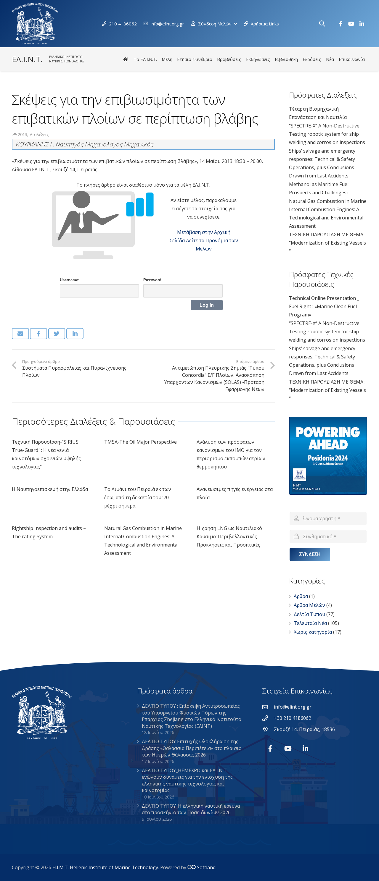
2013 (22, 134)
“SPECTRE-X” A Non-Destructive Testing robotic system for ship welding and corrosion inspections (327, 134)
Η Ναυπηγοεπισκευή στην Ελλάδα (50, 489)
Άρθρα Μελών (309, 605)
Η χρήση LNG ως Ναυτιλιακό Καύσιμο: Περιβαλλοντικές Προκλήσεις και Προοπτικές (229, 536)
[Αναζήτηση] (322, 23)
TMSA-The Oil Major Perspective (140, 442)
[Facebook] (340, 23)
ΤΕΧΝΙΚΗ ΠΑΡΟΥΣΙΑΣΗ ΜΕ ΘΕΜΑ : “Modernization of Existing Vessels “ (327, 242)
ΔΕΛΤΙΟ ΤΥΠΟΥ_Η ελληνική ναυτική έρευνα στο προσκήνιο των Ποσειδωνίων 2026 (191, 809)
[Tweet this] (56, 333)
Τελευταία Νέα (310, 623)
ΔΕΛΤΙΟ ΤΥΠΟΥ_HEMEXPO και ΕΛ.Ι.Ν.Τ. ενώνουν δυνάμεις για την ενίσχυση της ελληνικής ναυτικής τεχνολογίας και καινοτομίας (187, 780)
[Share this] (38, 333)
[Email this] (20, 333)
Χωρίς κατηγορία (313, 632)
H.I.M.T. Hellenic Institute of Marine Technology (105, 867)
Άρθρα (301, 596)
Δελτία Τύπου (309, 614)
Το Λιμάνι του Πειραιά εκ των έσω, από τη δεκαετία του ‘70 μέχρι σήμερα (137, 497)
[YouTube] (351, 23)
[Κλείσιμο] (331, 23)
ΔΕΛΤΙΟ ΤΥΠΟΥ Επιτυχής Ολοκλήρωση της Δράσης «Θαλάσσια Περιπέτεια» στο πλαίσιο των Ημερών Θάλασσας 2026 (192, 748)
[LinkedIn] (361, 23)
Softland (206, 867)
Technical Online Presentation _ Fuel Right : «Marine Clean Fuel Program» (324, 306)
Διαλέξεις (39, 134)
